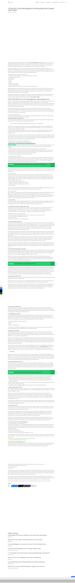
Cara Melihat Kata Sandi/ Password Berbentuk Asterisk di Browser (26, 562)
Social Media (48, 2)
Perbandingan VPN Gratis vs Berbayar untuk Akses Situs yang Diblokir (27, 535)
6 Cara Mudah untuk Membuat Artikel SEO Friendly (17, 439)
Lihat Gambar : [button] (12, 351)
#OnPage (32, 201)
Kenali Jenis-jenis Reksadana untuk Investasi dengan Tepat (24, 548)
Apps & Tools (62, 2)
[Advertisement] (31, 53)
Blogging (37, 2)
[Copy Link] (1, 293)
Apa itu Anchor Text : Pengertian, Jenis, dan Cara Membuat (24, 557)
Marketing (42, 2)
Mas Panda (12, 12)
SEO (15, 12)
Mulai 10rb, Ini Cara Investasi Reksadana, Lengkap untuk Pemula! (26, 566)
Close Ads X (73, 576)
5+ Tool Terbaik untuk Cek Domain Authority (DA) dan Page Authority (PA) (28, 553)
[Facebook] (1, 288)
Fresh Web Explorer (12, 181)
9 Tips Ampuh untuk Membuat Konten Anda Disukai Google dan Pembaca (21, 438)
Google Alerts (10, 183)
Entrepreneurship (55, 2)
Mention (10, 185)
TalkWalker (10, 182)
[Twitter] (1, 291)
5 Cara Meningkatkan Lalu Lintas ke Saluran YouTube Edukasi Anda (27, 544)
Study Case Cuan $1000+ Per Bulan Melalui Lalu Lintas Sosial (25, 539)
